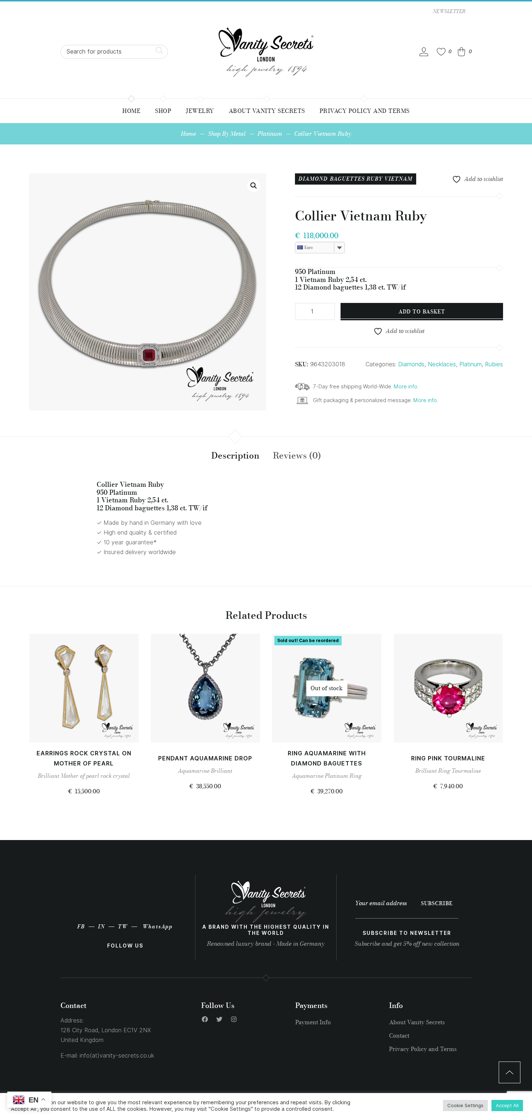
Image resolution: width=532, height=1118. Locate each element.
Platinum (270, 134)
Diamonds (411, 364)
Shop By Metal (227, 134)
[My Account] (423, 51)
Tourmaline (466, 771)
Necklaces (442, 364)
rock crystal (115, 776)
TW (123, 926)
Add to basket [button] (84, 729)
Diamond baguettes (332, 178)
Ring (356, 776)
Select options (326, 729)
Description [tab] (235, 455)
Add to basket (421, 311)
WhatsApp (158, 926)
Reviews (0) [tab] (297, 455)
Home (188, 134)
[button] (253, 185)
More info (405, 386)
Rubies (494, 364)
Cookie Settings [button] (465, 1105)
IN (101, 926)
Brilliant (48, 776)
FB (81, 926)
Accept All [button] (507, 1105)
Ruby (375, 178)
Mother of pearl (80, 776)
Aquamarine (194, 771)
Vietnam (398, 178)
